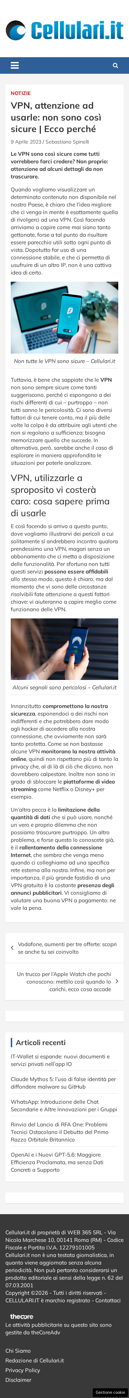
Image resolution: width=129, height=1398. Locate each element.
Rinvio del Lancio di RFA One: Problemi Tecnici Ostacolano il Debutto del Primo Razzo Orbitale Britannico (60, 1132)
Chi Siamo (18, 1350)
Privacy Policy (22, 1370)
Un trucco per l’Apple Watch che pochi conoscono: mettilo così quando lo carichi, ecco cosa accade (64, 982)
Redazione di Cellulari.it (34, 1360)
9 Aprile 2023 (26, 142)
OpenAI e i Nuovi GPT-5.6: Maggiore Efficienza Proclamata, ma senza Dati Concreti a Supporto (57, 1162)
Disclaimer (18, 1379)
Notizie (20, 93)
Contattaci (108, 1300)
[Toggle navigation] (14, 65)
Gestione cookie (110, 1392)
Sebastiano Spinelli (67, 142)
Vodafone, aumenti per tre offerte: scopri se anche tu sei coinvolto (67, 948)
